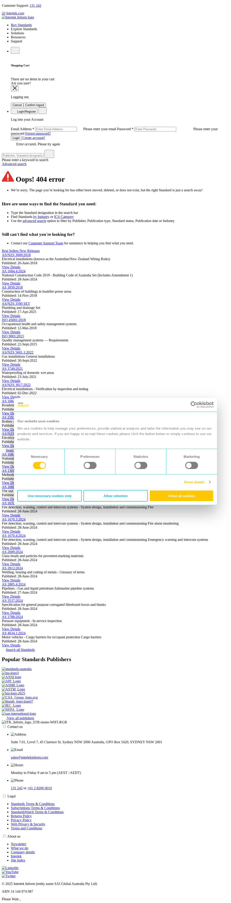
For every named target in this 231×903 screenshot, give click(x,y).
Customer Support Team (45, 243)
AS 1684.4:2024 (13, 271)
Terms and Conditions (26, 828)
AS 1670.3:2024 (13, 519)
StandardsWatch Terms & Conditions (37, 812)
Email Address (64, 129)
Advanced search (14, 164)
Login (16, 138)
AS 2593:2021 (12, 417)
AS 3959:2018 (12, 287)
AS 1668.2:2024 (13, 487)
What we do (19, 848)
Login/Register (26, 111)
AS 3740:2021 (12, 368)
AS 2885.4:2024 (13, 584)
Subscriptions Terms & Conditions (35, 808)
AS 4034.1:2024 (13, 633)
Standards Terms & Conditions (33, 804)
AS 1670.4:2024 (13, 535)
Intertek (16, 856)
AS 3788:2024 (12, 617)
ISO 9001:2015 (13, 336)
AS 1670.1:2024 (13, 503)
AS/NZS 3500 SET (16, 304)
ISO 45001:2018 (14, 320)
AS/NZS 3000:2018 (16, 255)
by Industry (41, 217)
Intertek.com (15, 13)
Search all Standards (20, 650)
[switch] (90, 465)
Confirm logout (34, 105)
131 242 (35, 5)
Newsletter (18, 844)
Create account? (33, 138)
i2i (3, 13)
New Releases (29, 251)
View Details (11, 267)
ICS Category (64, 217)
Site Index (18, 860)
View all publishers (20, 718)
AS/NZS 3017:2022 (16, 385)
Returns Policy (21, 816)
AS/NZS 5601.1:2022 (17, 352)
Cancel (17, 105)
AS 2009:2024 (12, 552)
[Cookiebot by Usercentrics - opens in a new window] (194, 404)
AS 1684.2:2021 (13, 401)
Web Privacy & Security (28, 824)
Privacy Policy (21, 820)
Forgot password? (38, 133)
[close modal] (14, 88)
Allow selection (116, 496)
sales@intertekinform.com (29, 757)
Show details (194, 482)
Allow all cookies (181, 496)
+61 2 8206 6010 (39, 788)
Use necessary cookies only (50, 496)
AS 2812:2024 (12, 568)
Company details (23, 852)
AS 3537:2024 (12, 600)
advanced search (34, 221)
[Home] (18, 17)
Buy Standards (21, 25)
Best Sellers (10, 251)
